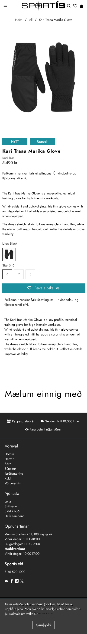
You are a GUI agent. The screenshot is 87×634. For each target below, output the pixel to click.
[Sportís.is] (43, 6)
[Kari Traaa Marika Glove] (43, 78)
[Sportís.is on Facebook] (12, 581)
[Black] (9, 254)
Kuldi (8, 478)
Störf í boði (12, 511)
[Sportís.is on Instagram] (17, 581)
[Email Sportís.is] (7, 581)
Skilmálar (11, 506)
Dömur (9, 454)
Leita (8, 501)
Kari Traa (8, 157)
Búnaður (10, 468)
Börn (8, 463)
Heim (19, 19)
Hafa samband (15, 516)
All (30, 19)
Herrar (9, 459)
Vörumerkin (12, 483)
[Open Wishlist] (75, 5)
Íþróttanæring (14, 473)
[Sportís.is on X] (22, 581)
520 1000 (18, 571)
